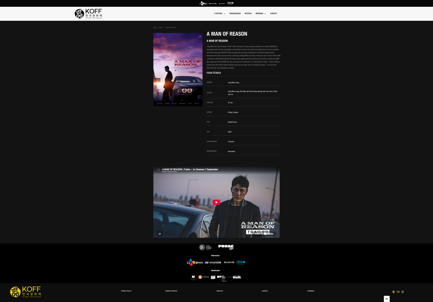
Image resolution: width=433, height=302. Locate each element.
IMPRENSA (259, 14)
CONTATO (273, 14)
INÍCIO (154, 28)
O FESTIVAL (218, 14)
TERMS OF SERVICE (171, 291)
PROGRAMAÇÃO (235, 14)
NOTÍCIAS (248, 14)
